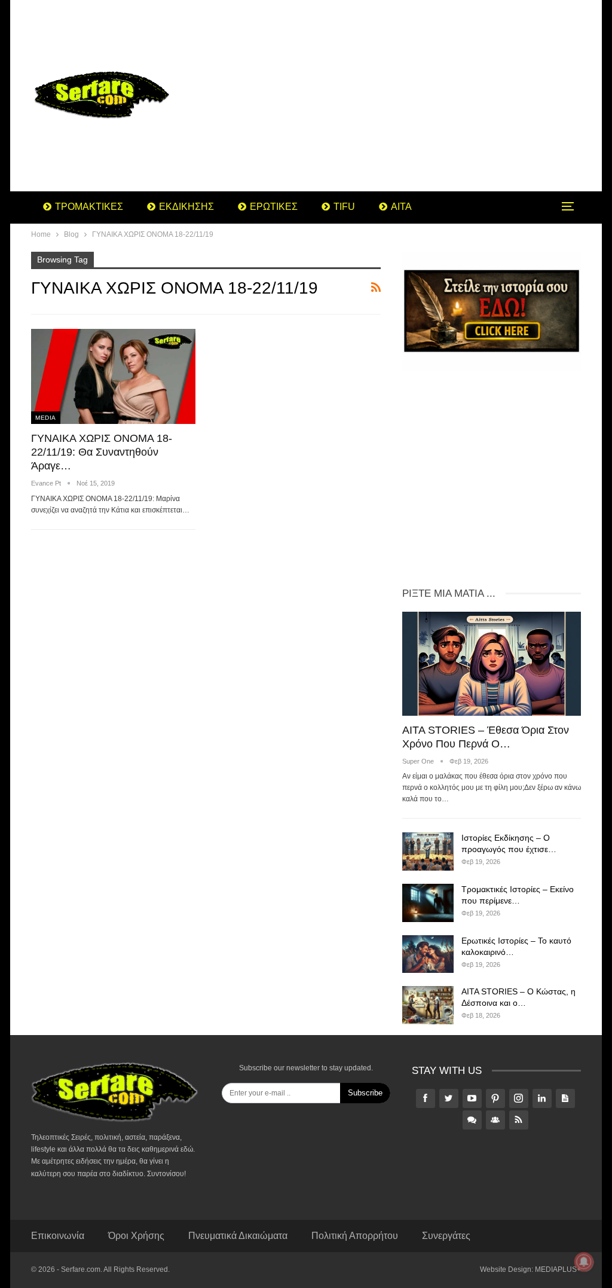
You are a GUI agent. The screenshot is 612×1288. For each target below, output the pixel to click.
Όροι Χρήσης (136, 1236)
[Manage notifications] (583, 1261)
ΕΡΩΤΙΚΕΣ (274, 207)
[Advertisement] (401, 95)
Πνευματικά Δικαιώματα (237, 1236)
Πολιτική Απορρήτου (354, 1236)
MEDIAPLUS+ (558, 1269)
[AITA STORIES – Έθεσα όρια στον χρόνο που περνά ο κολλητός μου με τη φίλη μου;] (491, 663)
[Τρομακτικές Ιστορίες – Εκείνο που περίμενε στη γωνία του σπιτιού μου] (428, 903)
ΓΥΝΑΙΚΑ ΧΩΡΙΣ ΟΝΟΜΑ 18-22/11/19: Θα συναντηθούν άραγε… (101, 452)
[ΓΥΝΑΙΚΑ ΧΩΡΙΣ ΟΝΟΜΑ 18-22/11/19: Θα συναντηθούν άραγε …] (113, 376)
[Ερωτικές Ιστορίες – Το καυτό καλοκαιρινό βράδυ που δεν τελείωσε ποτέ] (428, 954)
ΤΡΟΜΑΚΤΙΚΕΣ (89, 207)
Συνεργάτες (446, 1236)
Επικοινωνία (57, 1236)
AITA (401, 207)
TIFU (344, 207)
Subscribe (365, 1092)
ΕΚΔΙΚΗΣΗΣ (186, 207)
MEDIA (45, 417)
